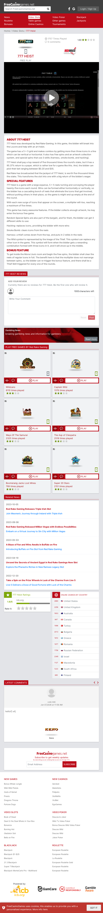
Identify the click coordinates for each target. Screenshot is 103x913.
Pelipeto (55, 792)
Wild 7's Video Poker (61, 821)
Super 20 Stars (61, 483)
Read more (91, 339)
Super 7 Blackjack (12, 866)
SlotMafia (56, 796)
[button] (94, 682)
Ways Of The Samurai (17, 435)
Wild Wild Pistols (11, 788)
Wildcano (10, 387)
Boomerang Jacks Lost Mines (21, 483)
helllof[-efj (10, 711)
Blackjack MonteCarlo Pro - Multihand (20, 870)
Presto (7, 796)
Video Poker (58, 17)
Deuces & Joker (59, 817)
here (45, 909)
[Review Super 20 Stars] (75, 460)
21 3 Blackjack (10, 862)
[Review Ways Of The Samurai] (27, 412)
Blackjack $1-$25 (11, 854)
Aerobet (55, 784)
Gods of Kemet (10, 792)
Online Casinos (35, 24)
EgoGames (57, 804)
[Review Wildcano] (27, 364)
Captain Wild (60, 387)
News (7, 17)
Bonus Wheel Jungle (13, 784)
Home (7, 30)
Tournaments (59, 24)
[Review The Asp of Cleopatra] (75, 412)
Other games (58, 20)
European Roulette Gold (62, 862)
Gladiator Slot (10, 833)
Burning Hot (9, 829)
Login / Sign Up (88, 9)
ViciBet (55, 800)
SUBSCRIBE (69, 764)
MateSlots (56, 788)
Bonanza (8, 825)
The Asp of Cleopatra (65, 435)
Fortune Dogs (10, 804)
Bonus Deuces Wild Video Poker (66, 825)
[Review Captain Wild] (75, 364)
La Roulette (57, 858)
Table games (34, 20)
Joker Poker (57, 837)
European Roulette (60, 850)
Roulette (8, 20)
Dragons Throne (11, 800)
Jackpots (81, 20)
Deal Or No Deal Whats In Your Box (19, 821)
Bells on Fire (9, 837)
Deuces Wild (57, 829)
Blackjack (81, 17)
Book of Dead (10, 817)
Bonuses (8, 24)
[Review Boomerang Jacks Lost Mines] (27, 460)
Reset (83, 317)
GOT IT (93, 907)
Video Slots (34, 17)
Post (91, 317)
